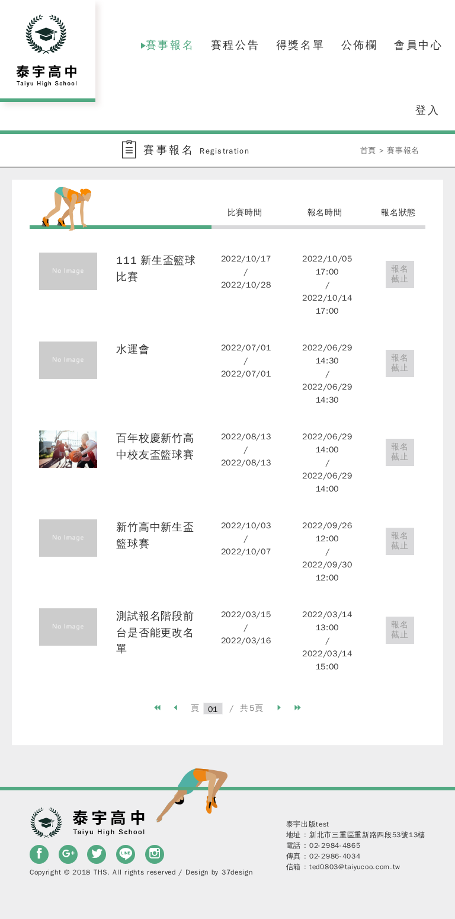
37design (237, 872)
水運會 (132, 349)
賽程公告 (235, 45)
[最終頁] (298, 708)
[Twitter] (96, 854)
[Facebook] (39, 854)
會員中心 (418, 45)
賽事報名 (170, 45)
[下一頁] (279, 708)
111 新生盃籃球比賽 (156, 268)
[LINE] (125, 854)
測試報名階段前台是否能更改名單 (155, 632)
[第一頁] (157, 708)
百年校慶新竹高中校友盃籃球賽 (155, 446)
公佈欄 (359, 45)
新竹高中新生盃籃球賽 (155, 535)
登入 (427, 110)
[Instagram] (154, 854)
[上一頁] (175, 708)
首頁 (368, 150)
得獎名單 (300, 45)
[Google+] (68, 854)
